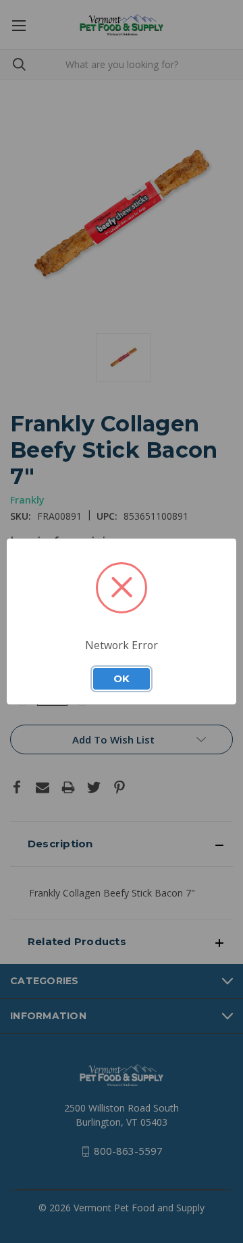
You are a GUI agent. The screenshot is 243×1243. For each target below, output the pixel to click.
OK (121, 679)
